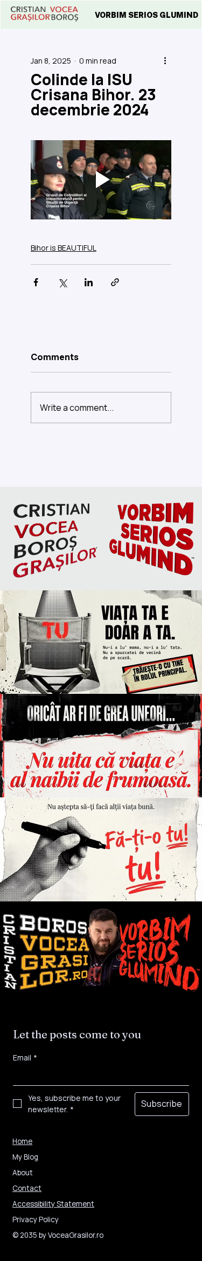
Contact (26, 1188)
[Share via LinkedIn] (88, 282)
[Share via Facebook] (36, 282)
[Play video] (101, 179)
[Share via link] (115, 282)
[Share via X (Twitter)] (62, 282)
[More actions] (164, 60)
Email (25, 1057)
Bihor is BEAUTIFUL (63, 248)
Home (22, 1141)
